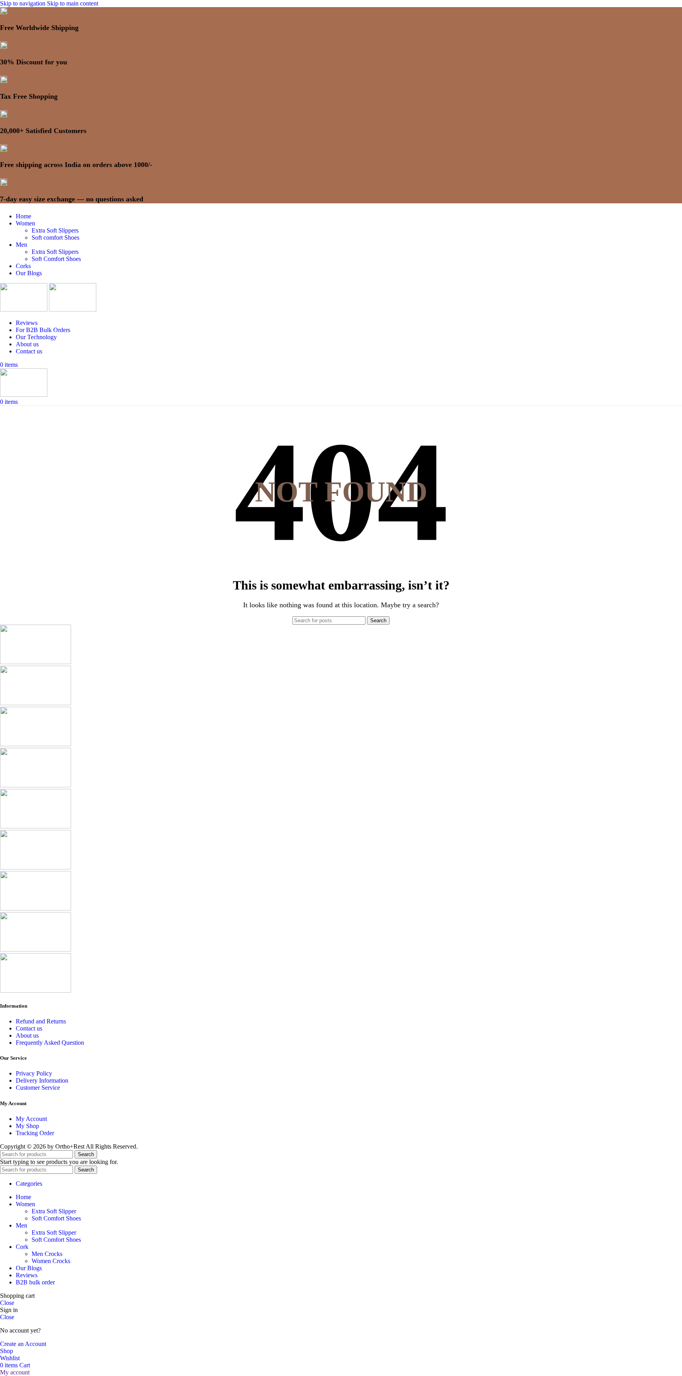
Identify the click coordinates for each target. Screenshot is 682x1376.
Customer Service (38, 1087)
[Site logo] (24, 309)
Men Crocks (47, 1253)
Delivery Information (42, 1080)
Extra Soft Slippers (55, 230)
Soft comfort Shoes (55, 237)
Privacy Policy (34, 1073)
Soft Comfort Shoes (56, 258)
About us (27, 1035)
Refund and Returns (41, 1021)
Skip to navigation (23, 3)
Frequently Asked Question (50, 1042)
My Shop (27, 1126)
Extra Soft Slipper (54, 1211)
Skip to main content (72, 3)
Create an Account (23, 1343)
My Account (31, 1118)
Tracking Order (35, 1133)
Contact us (29, 1028)
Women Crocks (51, 1261)
